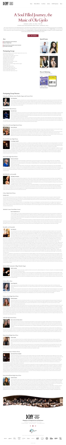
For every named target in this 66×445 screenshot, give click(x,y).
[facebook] (30, 425)
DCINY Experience (55, 3)
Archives (48, 3)
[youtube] (33, 425)
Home (31, 3)
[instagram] (35, 425)
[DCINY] (8, 5)
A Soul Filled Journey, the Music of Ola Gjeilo (33, 17)
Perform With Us (37, 3)
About (61, 3)
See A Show (43, 3)
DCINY (32, 443)
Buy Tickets (34, 35)
